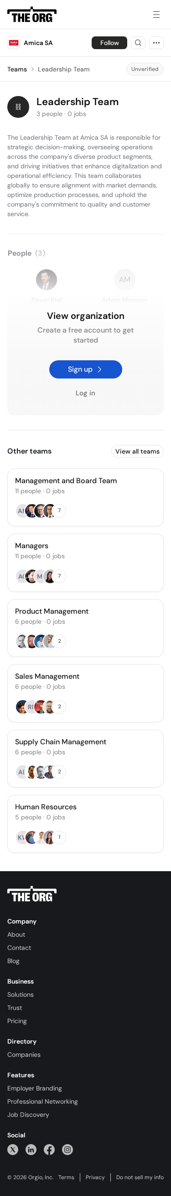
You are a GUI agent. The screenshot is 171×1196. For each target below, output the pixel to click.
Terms (66, 1177)
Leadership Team (64, 69)
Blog (13, 961)
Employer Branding (34, 1088)
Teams (17, 69)
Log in (85, 393)
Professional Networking (42, 1101)
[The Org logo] (32, 894)
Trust (14, 1008)
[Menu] (156, 14)
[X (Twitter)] (12, 1149)
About (16, 934)
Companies (24, 1054)
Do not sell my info (140, 1177)
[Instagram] (67, 1149)
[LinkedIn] (31, 1149)
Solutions (20, 994)
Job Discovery (28, 1114)
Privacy (95, 1177)
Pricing (17, 1021)
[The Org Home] (32, 14)
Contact (19, 948)
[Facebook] (49, 1149)
